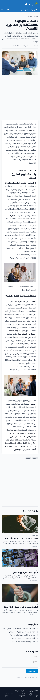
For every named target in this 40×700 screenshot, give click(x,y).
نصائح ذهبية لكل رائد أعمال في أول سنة (21, 538)
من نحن (37, 695)
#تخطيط (35, 458)
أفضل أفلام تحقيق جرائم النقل (25, 572)
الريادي (36, 16)
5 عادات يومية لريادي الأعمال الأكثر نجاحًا (21, 607)
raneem (36, 46)
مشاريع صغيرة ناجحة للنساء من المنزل (23, 642)
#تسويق (28, 458)
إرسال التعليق (32, 671)
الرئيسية (34, 9)
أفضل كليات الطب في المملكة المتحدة (23, 638)
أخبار (26, 9)
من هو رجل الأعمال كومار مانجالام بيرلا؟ (22, 635)
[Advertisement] (20, 97)
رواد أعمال (18, 9)
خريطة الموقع (7, 695)
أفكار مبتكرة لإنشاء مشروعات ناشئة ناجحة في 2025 (19, 629)
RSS (12, 694)
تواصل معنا (31, 695)
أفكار (37, 604)
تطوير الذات (29, 16)
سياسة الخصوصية (22, 695)
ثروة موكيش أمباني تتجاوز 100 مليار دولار (22, 632)
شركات (9, 9)
